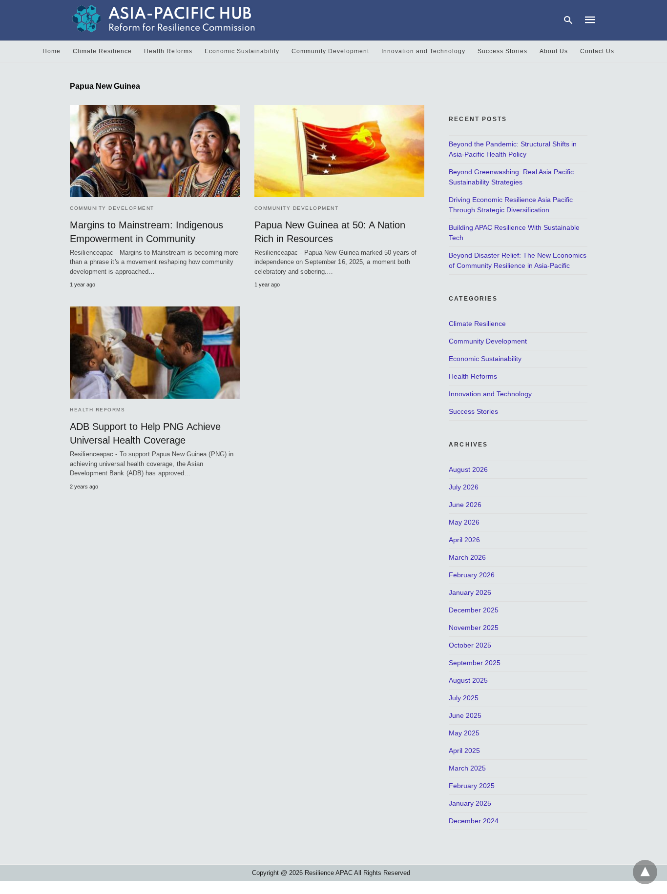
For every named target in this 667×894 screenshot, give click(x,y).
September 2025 (474, 663)
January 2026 (470, 592)
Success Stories (502, 51)
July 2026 (464, 487)
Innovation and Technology (423, 51)
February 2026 (472, 575)
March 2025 (467, 768)
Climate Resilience (102, 51)
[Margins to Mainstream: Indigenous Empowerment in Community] (155, 151)
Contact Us (597, 51)
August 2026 (468, 469)
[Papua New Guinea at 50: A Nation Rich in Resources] (339, 151)
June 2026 (465, 504)
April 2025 (464, 750)
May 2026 (464, 522)
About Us (554, 51)
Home (51, 51)
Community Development (330, 51)
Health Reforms (168, 51)
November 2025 (474, 627)
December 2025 (474, 610)
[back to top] (645, 872)
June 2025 (465, 715)
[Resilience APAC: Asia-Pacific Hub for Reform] (163, 18)
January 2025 (470, 803)
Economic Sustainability (242, 51)
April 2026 (464, 540)
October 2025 (470, 645)
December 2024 (474, 821)
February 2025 (472, 786)
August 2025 (468, 680)
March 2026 (467, 557)
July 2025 (464, 698)
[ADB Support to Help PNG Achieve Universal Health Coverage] (155, 352)
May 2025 (464, 733)
